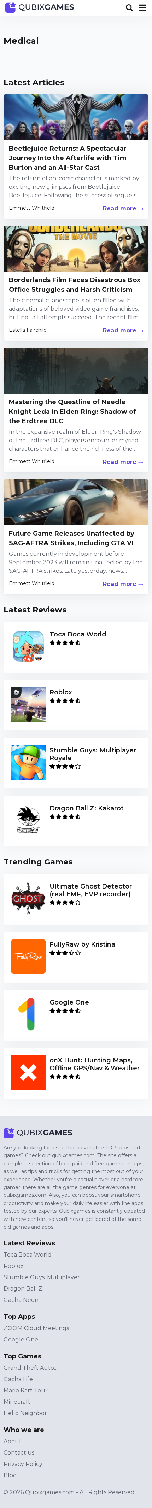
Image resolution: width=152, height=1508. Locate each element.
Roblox (14, 1266)
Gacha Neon (21, 1300)
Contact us (19, 1452)
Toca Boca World (28, 1254)
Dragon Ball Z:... (25, 1288)
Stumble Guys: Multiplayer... (43, 1277)
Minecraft (17, 1401)
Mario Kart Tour (26, 1390)
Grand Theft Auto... (30, 1367)
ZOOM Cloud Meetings (36, 1328)
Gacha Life (18, 1379)
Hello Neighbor (25, 1413)
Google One (21, 1339)
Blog (10, 1475)
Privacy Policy (23, 1464)
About (13, 1441)
